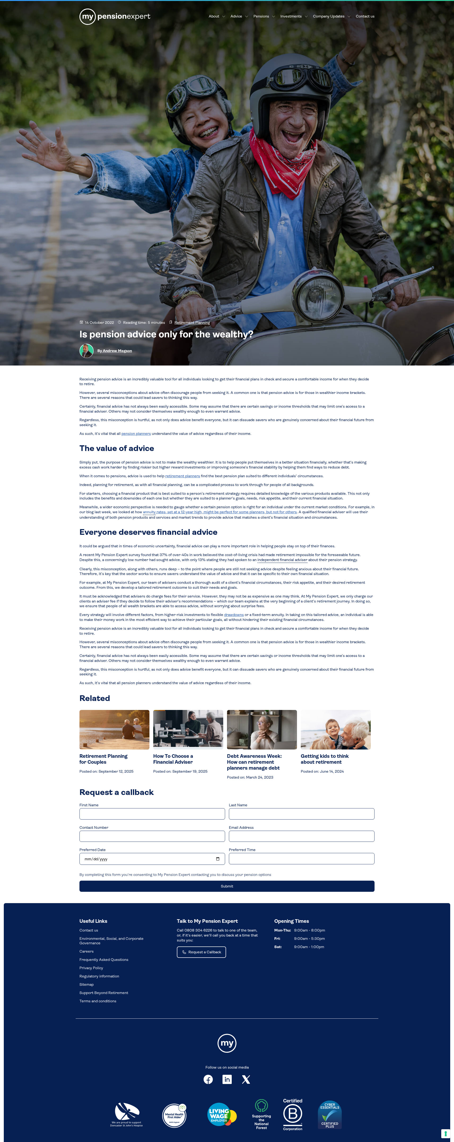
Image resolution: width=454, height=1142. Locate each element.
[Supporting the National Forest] (261, 1115)
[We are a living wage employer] (222, 1115)
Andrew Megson (117, 350)
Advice (236, 16)
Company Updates (329, 16)
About (214, 16)
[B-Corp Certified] (293, 1115)
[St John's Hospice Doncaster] (126, 1115)
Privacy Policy (91, 968)
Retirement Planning (192, 322)
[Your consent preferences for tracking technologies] (445, 1133)
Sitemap (86, 984)
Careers (86, 951)
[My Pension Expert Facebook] (208, 1080)
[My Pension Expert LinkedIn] (227, 1080)
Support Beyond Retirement (103, 992)
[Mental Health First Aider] (174, 1115)
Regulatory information (99, 976)
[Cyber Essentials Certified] (330, 1115)
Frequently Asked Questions (103, 959)
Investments (291, 16)
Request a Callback (204, 952)
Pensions (261, 16)
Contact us (365, 16)
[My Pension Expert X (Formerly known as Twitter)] (246, 1080)
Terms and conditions (97, 1001)
